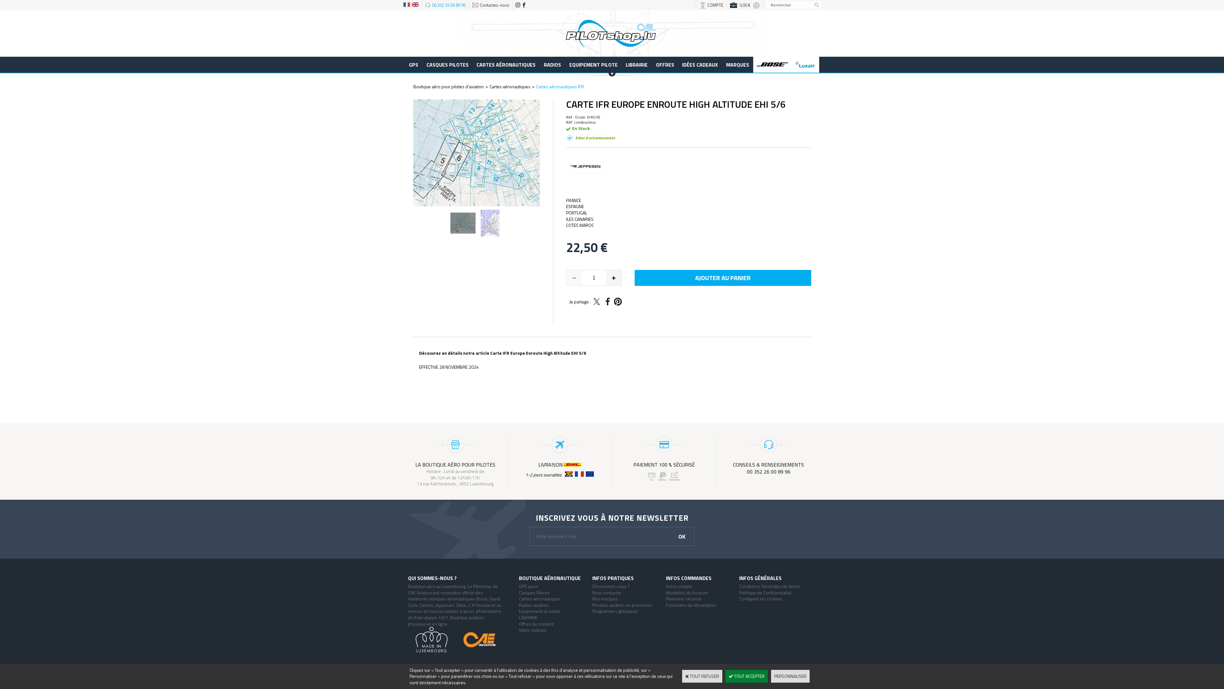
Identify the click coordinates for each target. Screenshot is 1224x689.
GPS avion (528, 586)
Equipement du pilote (539, 611)
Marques (737, 65)
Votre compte (679, 586)
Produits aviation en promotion (622, 605)
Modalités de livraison (687, 592)
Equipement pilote (593, 65)
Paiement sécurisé (684, 598)
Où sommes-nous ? (611, 586)
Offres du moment (536, 623)
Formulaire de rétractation (691, 605)
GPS (413, 65)
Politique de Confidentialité (765, 592)
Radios (552, 65)
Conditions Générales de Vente (769, 586)
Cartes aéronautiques (506, 65)
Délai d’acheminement (596, 138)
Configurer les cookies (760, 598)
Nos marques (605, 598)
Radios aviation (534, 605)
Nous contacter (607, 592)
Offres (665, 65)
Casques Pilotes (447, 65)
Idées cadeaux (700, 65)
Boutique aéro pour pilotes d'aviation (448, 86)
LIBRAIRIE (637, 65)
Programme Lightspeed (615, 611)
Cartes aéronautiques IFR (560, 86)
